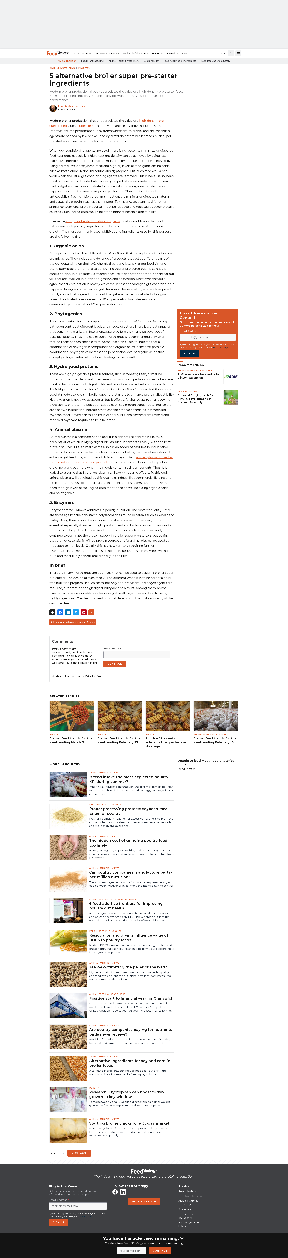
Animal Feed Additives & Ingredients (112, 899)
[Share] (60, 612)
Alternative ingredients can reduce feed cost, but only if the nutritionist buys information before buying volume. (128, 1072)
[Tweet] (76, 612)
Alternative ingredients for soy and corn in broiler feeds (129, 1063)
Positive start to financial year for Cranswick (131, 998)
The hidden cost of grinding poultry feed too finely (128, 842)
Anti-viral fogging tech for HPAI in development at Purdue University (195, 399)
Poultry (84, 68)
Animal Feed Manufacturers (195, 370)
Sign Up (189, 353)
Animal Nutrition (62, 68)
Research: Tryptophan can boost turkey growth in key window (126, 1094)
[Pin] (84, 612)
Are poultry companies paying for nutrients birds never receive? (130, 1031)
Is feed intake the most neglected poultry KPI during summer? (128, 779)
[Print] (53, 612)
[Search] (231, 53)
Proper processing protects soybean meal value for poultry (129, 811)
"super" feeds (86, 126)
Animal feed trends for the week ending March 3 (71, 740)
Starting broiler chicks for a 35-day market (129, 1123)
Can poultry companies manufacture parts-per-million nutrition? (130, 874)
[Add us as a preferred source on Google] (91, 612)
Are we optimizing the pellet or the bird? (128, 967)
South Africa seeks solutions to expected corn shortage (167, 742)
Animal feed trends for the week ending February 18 (215, 740)
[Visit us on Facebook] (115, 1192)
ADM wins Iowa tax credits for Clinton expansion (198, 376)
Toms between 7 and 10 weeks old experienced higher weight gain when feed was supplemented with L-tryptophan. (129, 1103)
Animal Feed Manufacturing (211, 734)
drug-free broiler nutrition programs (93, 221)
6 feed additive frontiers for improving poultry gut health (126, 905)
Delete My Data (144, 1201)
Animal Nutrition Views (104, 772)
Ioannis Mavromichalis (72, 106)
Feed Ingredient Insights (105, 804)
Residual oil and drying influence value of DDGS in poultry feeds (128, 937)
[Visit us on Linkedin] (123, 1192)
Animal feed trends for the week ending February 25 (119, 740)
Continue (160, 1250)
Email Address (113, 648)
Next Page (79, 1153)
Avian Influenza (187, 391)
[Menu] (239, 53)
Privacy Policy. (220, 347)
